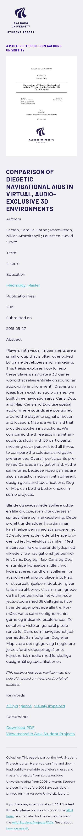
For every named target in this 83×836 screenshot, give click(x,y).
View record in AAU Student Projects (40, 733)
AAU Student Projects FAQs (32, 822)
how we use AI (17, 828)
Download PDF (20, 727)
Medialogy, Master (23, 285)
